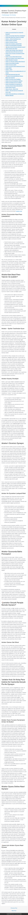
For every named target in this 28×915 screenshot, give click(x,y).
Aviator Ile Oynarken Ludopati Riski (14, 43)
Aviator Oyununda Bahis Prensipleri (14, 45)
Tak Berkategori (5, 15)
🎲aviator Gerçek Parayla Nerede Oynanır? (15, 47)
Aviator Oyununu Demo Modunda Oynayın (15, 66)
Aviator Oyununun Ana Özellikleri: (13, 79)
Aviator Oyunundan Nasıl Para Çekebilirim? (15, 35)
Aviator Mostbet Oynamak (12, 59)
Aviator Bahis (9, 68)
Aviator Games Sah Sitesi (11, 48)
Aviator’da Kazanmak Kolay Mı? (13, 74)
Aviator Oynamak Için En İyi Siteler (13, 82)
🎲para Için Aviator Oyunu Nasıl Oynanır (15, 58)
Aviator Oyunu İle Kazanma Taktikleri (14, 80)
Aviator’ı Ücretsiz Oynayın (11, 42)
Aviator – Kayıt (9, 69)
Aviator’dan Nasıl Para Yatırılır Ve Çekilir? (15, 37)
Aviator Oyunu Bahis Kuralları (12, 63)
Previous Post (14, 908)
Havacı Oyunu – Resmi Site (12, 89)
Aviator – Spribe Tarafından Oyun (13, 38)
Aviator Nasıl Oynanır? (11, 87)
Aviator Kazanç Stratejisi (11, 40)
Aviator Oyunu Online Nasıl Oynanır (14, 56)
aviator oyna (19, 211)
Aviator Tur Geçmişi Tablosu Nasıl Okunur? (15, 61)
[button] (1, 6)
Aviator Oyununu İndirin (11, 64)
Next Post (14, 910)
